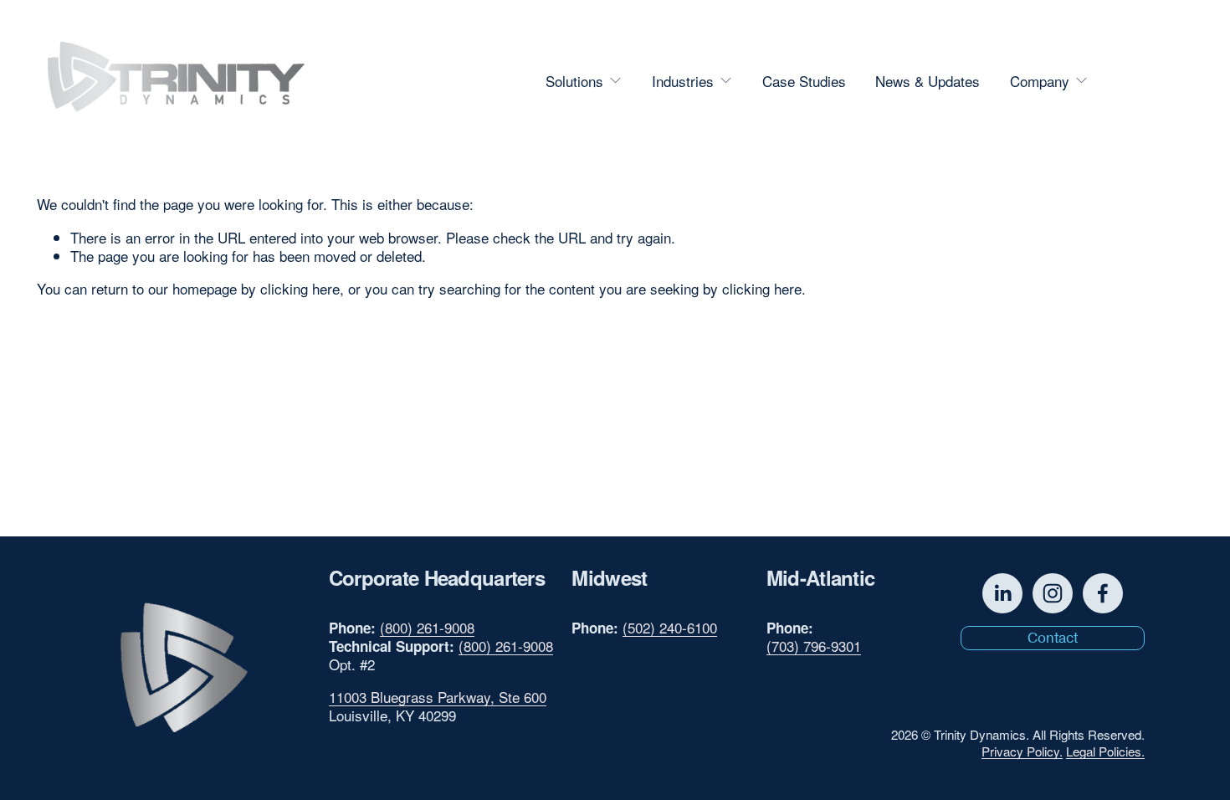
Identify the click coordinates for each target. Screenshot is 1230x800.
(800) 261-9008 (427, 627)
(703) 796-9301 (813, 646)
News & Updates (927, 80)
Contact (1149, 81)
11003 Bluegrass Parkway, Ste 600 (437, 697)
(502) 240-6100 (670, 627)
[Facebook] (1103, 593)
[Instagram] (1053, 593)
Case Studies (804, 80)
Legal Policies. (1105, 751)
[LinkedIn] (1002, 593)
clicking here (300, 288)
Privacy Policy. (1022, 751)
